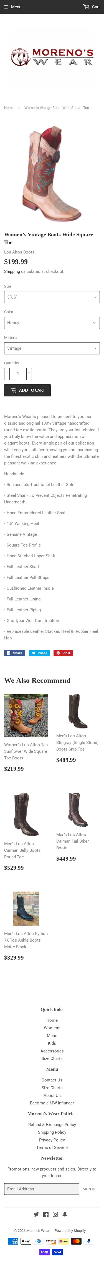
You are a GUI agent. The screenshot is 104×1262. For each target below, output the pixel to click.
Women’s (52, 1027)
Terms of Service (52, 1147)
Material (11, 337)
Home (9, 108)
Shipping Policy (52, 1132)
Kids (52, 1043)
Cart (95, 6)
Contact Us (52, 1080)
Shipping (12, 271)
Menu (16, 6)
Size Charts (52, 1058)
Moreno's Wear (37, 1231)
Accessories (52, 1051)
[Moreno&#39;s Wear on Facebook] (46, 1215)
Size (7, 286)
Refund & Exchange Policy (52, 1124)
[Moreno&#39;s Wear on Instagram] (55, 1215)
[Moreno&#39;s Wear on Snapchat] (65, 1215)
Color (8, 312)
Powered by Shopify (70, 1231)
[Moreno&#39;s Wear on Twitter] (36, 1215)
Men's (52, 1035)
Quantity (11, 363)
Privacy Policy (52, 1140)
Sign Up (89, 1189)
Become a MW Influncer (52, 1103)
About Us (52, 1095)
